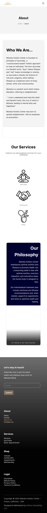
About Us (8, 420)
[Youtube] (12, 402)
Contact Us (8, 422)
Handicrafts (9, 458)
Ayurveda (8, 440)
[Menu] (43, 3)
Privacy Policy (10, 483)
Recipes (7, 438)
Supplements (9, 460)
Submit (9, 393)
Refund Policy (9, 481)
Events (7, 418)
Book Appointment (11, 443)
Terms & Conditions (12, 485)
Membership (9, 462)
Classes (7, 456)
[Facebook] (6, 402)
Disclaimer (8, 478)
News (6, 415)
